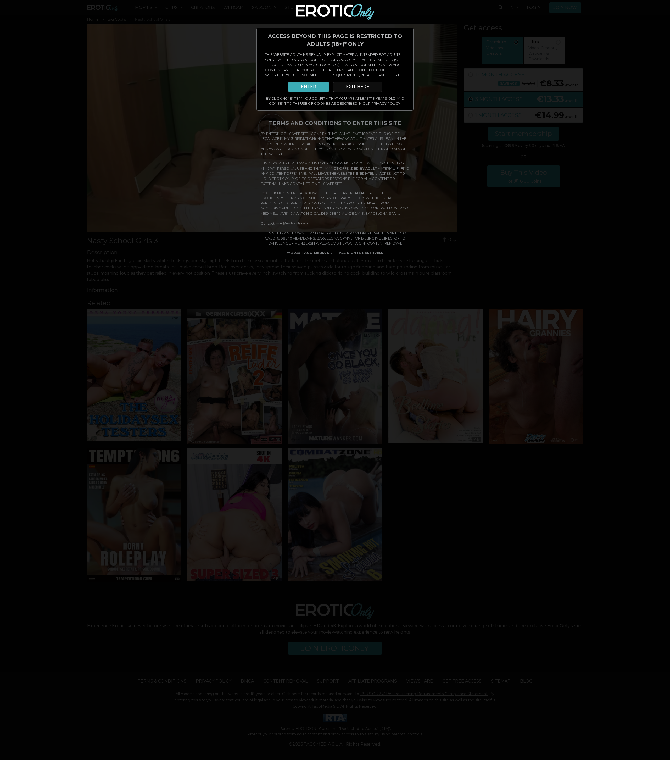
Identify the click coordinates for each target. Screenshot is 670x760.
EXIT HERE (357, 86)
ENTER (308, 86)
